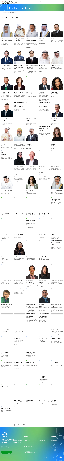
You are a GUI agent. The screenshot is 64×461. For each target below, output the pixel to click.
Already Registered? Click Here (56, 1)
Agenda (34, 2)
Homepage (39, 1)
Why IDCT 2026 (53, 439)
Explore (39, 2)
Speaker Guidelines (41, 442)
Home (5, 12)
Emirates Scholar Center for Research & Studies (9, 458)
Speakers (29, 2)
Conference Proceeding (41, 440)
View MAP (3, 449)
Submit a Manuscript (41, 443)
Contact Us (47, 1)
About (23, 2)
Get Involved (58, 2)
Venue (43, 1)
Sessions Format (54, 440)
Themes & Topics (27, 440)
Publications (40, 439)
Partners (26, 442)
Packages (44, 2)
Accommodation (51, 2)
